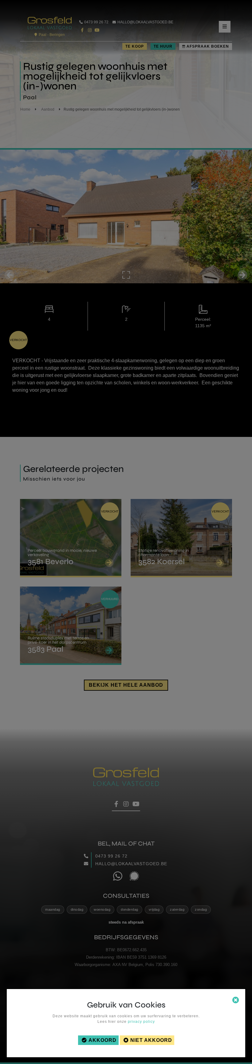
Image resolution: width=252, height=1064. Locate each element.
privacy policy (141, 1021)
